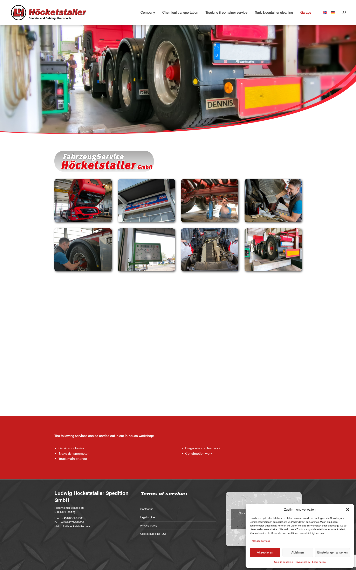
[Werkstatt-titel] (273, 249)
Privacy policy (302, 562)
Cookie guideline (283, 562)
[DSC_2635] (146, 200)
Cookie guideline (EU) (153, 533)
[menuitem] (325, 12)
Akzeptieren (265, 552)
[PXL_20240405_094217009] (146, 249)
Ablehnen (297, 552)
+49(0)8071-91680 (72, 518)
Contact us (146, 509)
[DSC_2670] (273, 200)
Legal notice (319, 562)
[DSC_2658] (209, 249)
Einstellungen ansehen (332, 552)
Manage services (261, 540)
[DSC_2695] (209, 200)
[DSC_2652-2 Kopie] (83, 200)
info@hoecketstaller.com (75, 526)
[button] (348, 509)
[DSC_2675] (83, 249)
